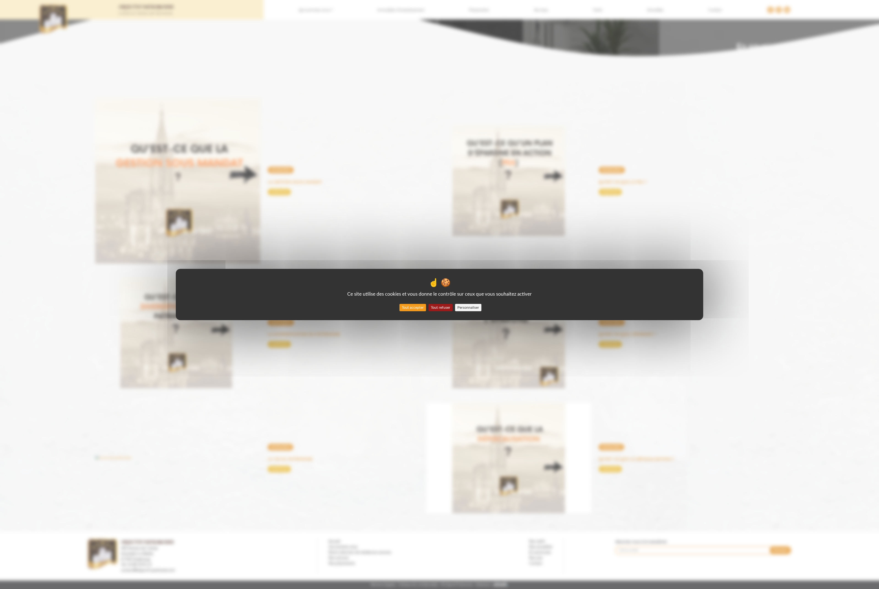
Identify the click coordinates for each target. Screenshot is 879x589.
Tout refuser (440, 307)
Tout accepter (413, 307)
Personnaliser (468, 307)
